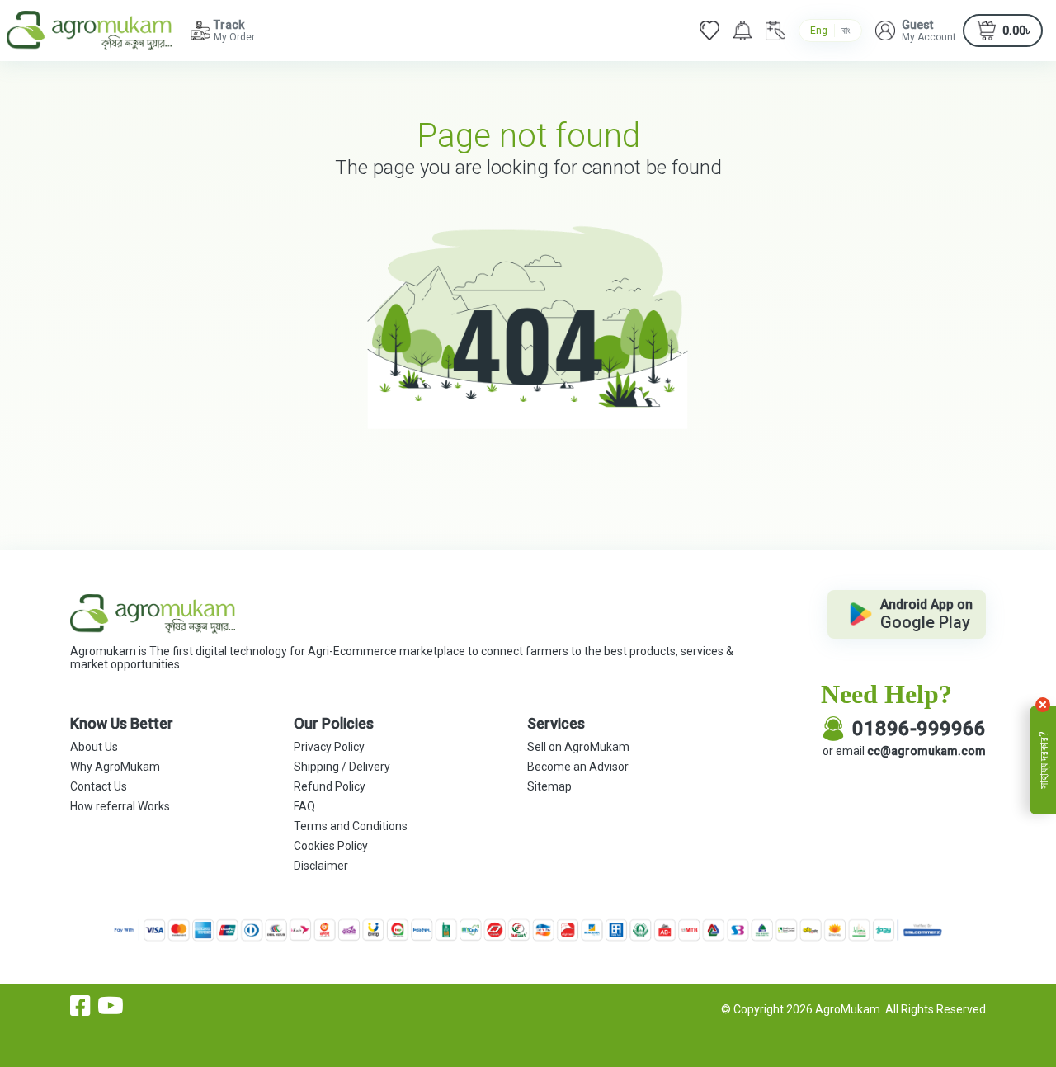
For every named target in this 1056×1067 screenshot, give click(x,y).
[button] (915, 30)
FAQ (304, 806)
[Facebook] (80, 1005)
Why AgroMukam (115, 766)
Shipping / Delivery (342, 766)
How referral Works (120, 806)
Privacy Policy (329, 746)
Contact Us (98, 786)
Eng (818, 30)
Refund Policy (329, 786)
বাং (846, 30)
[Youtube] (110, 1005)
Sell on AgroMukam (578, 746)
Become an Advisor (578, 766)
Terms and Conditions (351, 826)
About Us (94, 746)
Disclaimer (321, 865)
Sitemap (549, 786)
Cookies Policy (331, 845)
